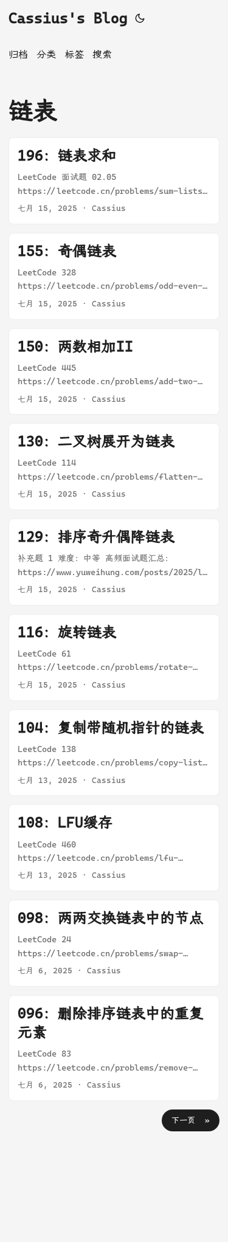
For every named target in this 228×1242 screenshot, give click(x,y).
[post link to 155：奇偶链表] (114, 276)
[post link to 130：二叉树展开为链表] (114, 466)
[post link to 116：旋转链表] (114, 657)
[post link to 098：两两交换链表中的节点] (114, 943)
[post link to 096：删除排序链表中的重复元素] (114, 1048)
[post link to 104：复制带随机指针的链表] (114, 753)
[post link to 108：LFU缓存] (114, 848)
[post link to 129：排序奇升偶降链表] (114, 562)
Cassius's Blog (68, 18)
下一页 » (190, 1120)
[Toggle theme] (140, 18)
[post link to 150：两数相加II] (114, 372)
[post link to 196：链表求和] (114, 181)
